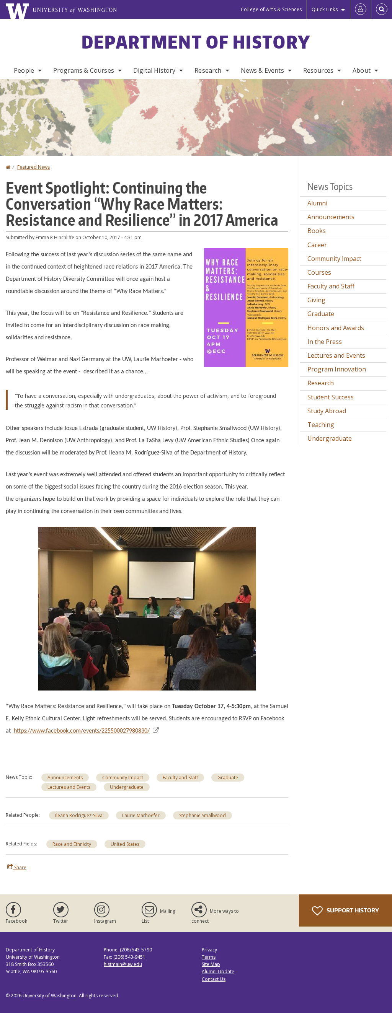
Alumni (317, 203)
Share (19, 867)
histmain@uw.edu (123, 964)
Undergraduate (127, 787)
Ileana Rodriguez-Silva (79, 815)
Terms (209, 957)
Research (207, 70)
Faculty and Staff (180, 777)
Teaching (320, 424)
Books (316, 230)
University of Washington (50, 995)
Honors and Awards (335, 328)
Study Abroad (326, 411)
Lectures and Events (68, 787)
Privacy (209, 949)
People (24, 70)
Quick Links (325, 9)
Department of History (196, 41)
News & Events (262, 70)
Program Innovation (336, 369)
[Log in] (360, 9)
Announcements (65, 777)
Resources (318, 70)
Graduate (227, 777)
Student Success (330, 397)
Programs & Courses (83, 70)
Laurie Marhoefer (141, 815)
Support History (352, 910)
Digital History (154, 70)
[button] (246, 307)
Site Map (211, 964)
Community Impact (122, 777)
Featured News (33, 167)
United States (125, 844)
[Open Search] (381, 9)
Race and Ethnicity (71, 844)
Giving (316, 300)
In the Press (324, 341)
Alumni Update (218, 971)
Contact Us (213, 979)
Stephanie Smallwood (202, 815)
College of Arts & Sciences (271, 9)
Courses (319, 272)
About (362, 70)
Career (317, 245)
